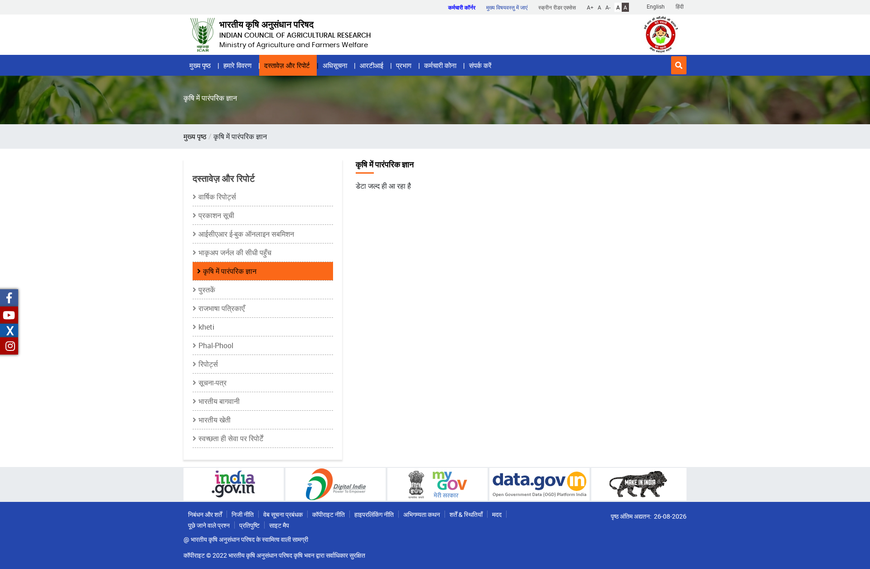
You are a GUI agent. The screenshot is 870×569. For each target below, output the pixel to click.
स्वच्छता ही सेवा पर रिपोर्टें (230, 438)
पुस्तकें (206, 290)
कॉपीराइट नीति (328, 514)
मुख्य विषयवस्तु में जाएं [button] (506, 7)
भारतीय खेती (214, 420)
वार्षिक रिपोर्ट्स (217, 197)
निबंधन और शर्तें (205, 514)
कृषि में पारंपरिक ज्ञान (229, 271)
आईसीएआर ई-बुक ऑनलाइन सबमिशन (246, 234)
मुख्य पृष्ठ (200, 65)
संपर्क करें (480, 65)
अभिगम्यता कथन (421, 514)
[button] (678, 65)
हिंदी (680, 6)
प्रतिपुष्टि (249, 525)
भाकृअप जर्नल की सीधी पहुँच (234, 253)
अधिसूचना (335, 65)
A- (607, 7)
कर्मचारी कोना (440, 65)
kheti (206, 327)
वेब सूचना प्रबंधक (283, 514)
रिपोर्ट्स (208, 364)
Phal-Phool (215, 345)
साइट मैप (279, 525)
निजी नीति (243, 514)
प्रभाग (403, 65)
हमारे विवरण (237, 65)
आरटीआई (371, 65)
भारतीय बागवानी (219, 401)
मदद (497, 514)
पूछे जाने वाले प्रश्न (209, 525)
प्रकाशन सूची (216, 215)
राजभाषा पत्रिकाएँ (221, 308)
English (656, 6)
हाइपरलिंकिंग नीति (374, 514)
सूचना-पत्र (212, 383)
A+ (590, 7)
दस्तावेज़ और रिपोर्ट (287, 65)
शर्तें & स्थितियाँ (466, 514)
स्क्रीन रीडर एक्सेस (557, 7)
